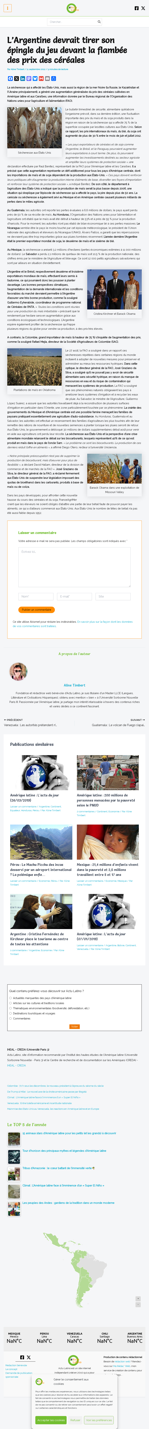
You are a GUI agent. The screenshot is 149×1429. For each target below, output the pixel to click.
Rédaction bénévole (16, 1365)
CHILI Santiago (104, 1338)
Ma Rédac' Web (121, 1366)
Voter (74, 1026)
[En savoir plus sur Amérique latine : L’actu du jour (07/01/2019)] (108, 911)
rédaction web (123, 1361)
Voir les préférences (99, 1420)
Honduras (26, 810)
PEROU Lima (44, 1338)
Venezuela (82, 949)
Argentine (44, 806)
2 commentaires (85, 811)
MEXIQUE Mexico (14, 1338)
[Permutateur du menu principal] (8, 8)
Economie (113, 811)
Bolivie (120, 945)
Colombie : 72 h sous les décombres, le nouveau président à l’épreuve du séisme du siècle (55, 1085)
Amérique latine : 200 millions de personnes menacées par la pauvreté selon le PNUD (106, 800)
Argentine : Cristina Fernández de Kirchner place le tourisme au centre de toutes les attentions (39, 939)
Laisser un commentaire (23, 806)
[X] (143, 8)
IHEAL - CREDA (16, 1065)
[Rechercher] (99, 22)
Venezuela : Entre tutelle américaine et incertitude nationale (39, 1103)
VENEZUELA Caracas (74, 1338)
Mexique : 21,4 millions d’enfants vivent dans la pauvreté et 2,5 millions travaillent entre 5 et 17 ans (107, 870)
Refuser (75, 1420)
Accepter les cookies (51, 1420)
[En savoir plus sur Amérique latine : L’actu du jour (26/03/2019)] (41, 772)
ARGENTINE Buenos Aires (134, 1338)
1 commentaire (18, 950)
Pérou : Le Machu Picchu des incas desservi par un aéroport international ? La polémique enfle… (40, 870)
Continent (56, 806)
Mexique (122, 881)
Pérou (36, 810)
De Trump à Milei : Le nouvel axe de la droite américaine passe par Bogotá (46, 1091)
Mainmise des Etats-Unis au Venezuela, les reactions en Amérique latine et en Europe (53, 1109)
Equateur (15, 810)
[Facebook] (136, 8)
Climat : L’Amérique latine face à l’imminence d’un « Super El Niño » (43, 1097)
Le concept (11, 1369)
